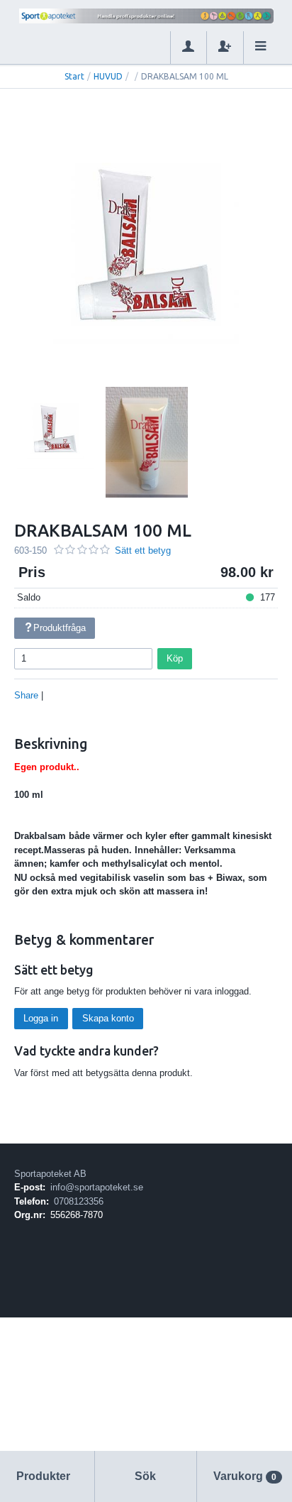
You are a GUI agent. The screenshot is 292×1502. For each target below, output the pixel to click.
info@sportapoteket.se (96, 1187)
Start (74, 76)
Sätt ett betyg (143, 550)
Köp (175, 658)
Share (26, 695)
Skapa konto (108, 1018)
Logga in (40, 1018)
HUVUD (108, 76)
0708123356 (78, 1201)
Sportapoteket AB (50, 1173)
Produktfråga (59, 628)
